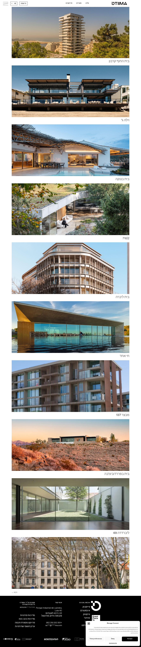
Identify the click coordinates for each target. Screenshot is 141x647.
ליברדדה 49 (121, 533)
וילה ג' (125, 120)
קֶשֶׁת (126, 238)
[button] (89, 624)
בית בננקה (122, 179)
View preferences (96, 639)
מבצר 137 (122, 415)
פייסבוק (86, 607)
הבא (14, 593)
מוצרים (78, 3)
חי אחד (124, 356)
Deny (112, 639)
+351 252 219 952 (54, 623)
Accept (129, 639)
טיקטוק (86, 615)
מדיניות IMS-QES (27, 619)
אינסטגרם (85, 611)
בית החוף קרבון (119, 61)
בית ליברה (122, 297)
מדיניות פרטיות (113, 643)
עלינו (87, 3)
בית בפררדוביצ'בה (116, 474)
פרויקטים (69, 3)
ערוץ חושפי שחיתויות (25, 627)
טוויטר (87, 618)
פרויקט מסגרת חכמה (25, 623)
